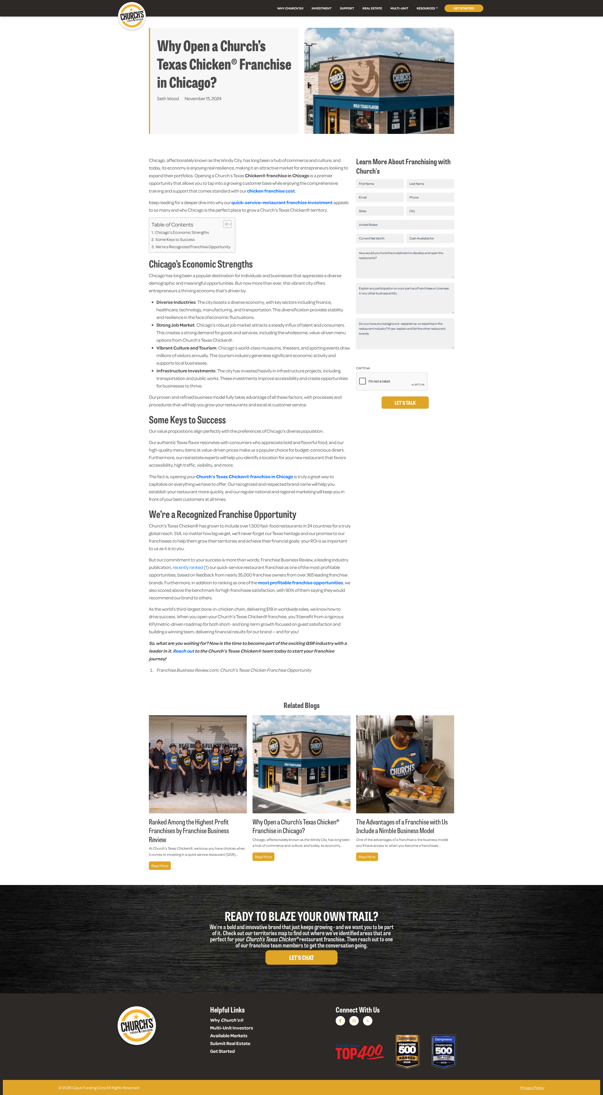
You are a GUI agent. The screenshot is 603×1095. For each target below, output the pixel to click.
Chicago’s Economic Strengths (182, 232)
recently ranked (188, 567)
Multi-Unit (399, 8)
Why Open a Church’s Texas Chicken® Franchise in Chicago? (296, 826)
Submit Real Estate (230, 1043)
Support (347, 8)
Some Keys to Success (175, 239)
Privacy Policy (532, 1087)
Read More (159, 865)
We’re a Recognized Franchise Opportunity (192, 246)
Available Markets (229, 1035)
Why (290, 8)
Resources (426, 8)
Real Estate (372, 8)
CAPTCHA (363, 368)
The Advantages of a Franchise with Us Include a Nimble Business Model (402, 826)
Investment (321, 8)
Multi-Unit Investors (231, 1028)
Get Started (464, 8)
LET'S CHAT (301, 957)
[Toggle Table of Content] (225, 224)
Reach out (183, 651)
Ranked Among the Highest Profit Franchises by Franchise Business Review (189, 830)
